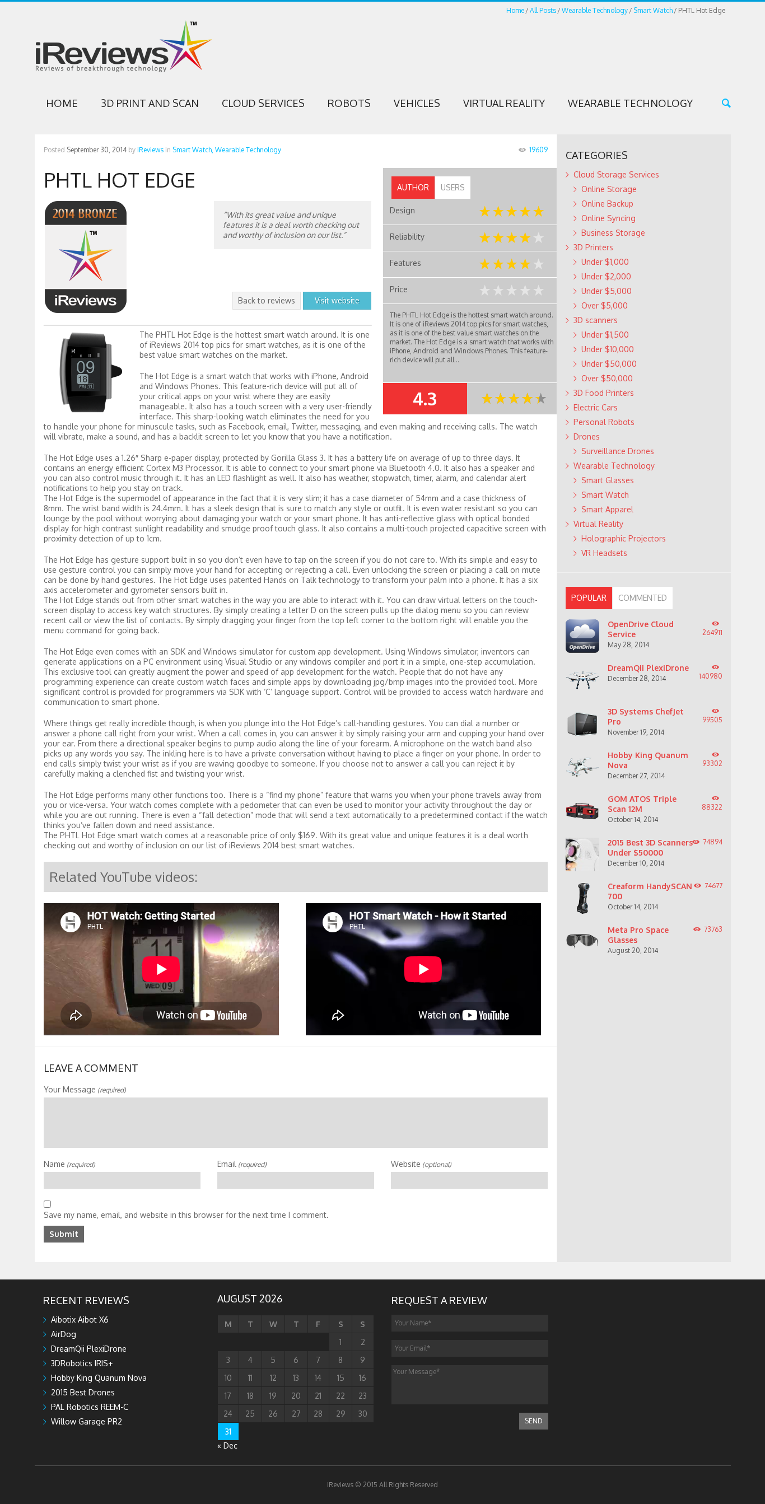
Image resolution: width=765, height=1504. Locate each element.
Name (69, 1164)
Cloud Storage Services (616, 174)
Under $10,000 (607, 349)
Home (515, 10)
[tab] (413, 187)
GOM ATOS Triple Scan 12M (642, 804)
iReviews (150, 150)
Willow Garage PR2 (86, 1421)
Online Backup (607, 203)
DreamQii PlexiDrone (648, 667)
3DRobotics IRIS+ (82, 1363)
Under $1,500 (605, 334)
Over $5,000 (604, 305)
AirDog (63, 1334)
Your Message (85, 1089)
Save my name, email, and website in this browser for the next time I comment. (186, 1215)
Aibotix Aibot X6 (80, 1319)
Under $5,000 (606, 291)
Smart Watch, (192, 150)
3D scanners (595, 320)
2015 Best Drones (83, 1392)
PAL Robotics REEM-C (89, 1407)
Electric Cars (595, 407)
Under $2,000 (606, 276)
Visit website (337, 300)
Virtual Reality (504, 103)
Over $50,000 (607, 378)
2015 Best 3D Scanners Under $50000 (650, 847)
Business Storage (613, 232)
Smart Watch (653, 10)
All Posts (543, 10)
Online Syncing (608, 218)
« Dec (227, 1445)
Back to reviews (266, 300)
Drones (586, 436)
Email (242, 1164)
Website (421, 1164)
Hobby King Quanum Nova (99, 1377)
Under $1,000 (605, 262)
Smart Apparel (607, 509)
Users (453, 187)
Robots (349, 103)
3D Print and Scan (150, 103)
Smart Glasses (607, 480)
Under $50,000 (609, 363)
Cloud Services (263, 103)
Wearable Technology (595, 10)
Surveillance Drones (617, 451)
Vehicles (417, 103)
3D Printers (593, 247)
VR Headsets (604, 553)
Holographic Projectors (623, 538)
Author (413, 187)
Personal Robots (604, 422)
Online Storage (609, 189)
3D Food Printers (603, 393)
